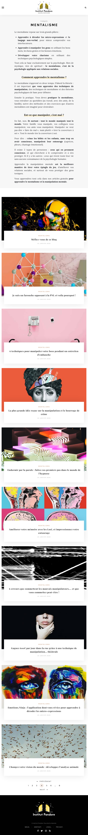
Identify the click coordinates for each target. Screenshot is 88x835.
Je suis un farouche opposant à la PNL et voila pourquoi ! (44, 295)
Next (42, 790)
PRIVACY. (59, 827)
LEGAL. (49, 827)
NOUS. (27, 827)
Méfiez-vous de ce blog (44, 239)
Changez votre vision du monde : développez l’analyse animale (44, 766)
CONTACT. (38, 827)
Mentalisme (44, 236)
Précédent (45, 781)
